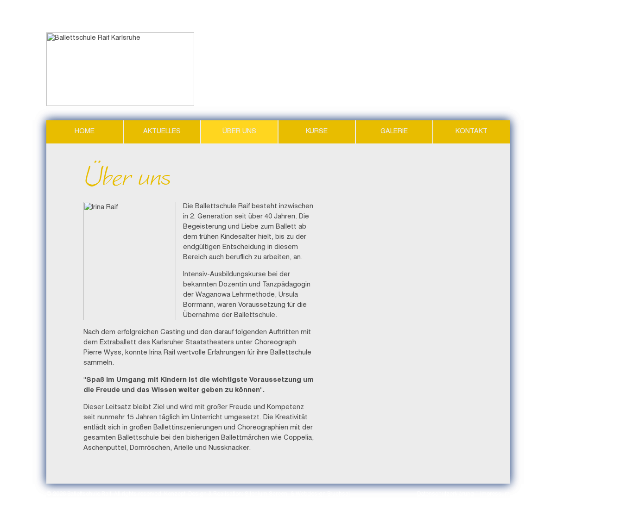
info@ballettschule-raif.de (476, 103)
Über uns (239, 131)
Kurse (317, 131)
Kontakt (471, 131)
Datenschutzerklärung (445, 494)
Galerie (394, 131)
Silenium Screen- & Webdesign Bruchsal (297, 494)
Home (85, 131)
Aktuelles (162, 131)
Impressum (495, 494)
